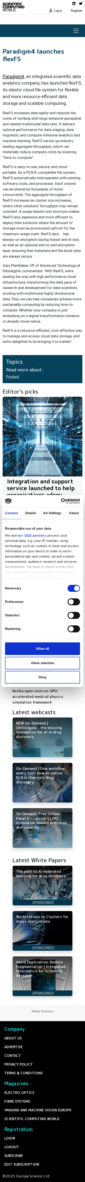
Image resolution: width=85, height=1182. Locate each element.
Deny (42, 677)
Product (12, 376)
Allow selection (42, 663)
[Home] (21, 7)
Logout (11, 1147)
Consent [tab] (11, 513)
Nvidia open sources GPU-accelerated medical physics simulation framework (37, 696)
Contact (12, 1055)
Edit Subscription (21, 1164)
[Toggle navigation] (76, 30)
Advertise (13, 1046)
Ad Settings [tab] (52, 513)
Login (9, 1138)
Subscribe (13, 1155)
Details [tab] (30, 513)
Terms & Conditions (23, 1073)
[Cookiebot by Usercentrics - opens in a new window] (61, 501)
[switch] (74, 601)
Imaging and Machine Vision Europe (37, 1110)
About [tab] (74, 513)
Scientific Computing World (32, 1118)
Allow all (42, 648)
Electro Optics (19, 1092)
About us (13, 1038)
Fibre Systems (17, 1101)
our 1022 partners (32, 535)
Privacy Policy (18, 1064)
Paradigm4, (14, 76)
